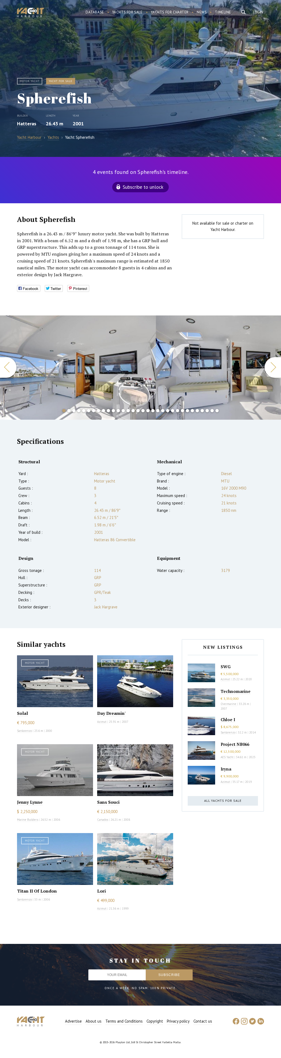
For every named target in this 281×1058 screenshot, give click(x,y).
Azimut (101, 722)
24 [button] (177, 410)
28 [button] (197, 410)
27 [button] (192, 410)
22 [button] (167, 410)
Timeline (223, 12)
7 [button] (93, 410)
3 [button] (73, 410)
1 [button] (64, 410)
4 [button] (78, 410)
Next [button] (273, 367)
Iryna (226, 769)
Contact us (202, 1021)
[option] (78, 367)
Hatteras (26, 123)
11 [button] (113, 410)
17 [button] (143, 410)
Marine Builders (27, 820)
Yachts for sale (127, 12)
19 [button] (152, 410)
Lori (101, 891)
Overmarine (229, 704)
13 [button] (123, 410)
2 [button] (69, 410)
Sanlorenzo (24, 731)
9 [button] (103, 410)
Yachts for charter (170, 12)
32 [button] (217, 410)
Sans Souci (108, 802)
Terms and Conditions (124, 1021)
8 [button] (98, 410)
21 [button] (162, 410)
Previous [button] (8, 367)
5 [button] (83, 410)
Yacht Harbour (30, 13)
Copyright (155, 1021)
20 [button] (157, 410)
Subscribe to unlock (143, 187)
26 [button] (187, 410)
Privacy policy (178, 1021)
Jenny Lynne (30, 802)
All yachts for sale (222, 801)
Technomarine (236, 691)
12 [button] (118, 410)
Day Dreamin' (111, 713)
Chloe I (228, 719)
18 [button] (148, 410)
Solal (22, 713)
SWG (226, 666)
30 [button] (207, 410)
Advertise (73, 1021)
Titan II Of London (37, 891)
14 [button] (128, 410)
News (202, 12)
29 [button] (202, 410)
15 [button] (133, 410)
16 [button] (138, 410)
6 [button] (88, 410)
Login (258, 12)
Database (95, 12)
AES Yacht (227, 757)
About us (94, 1021)
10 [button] (108, 410)
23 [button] (172, 410)
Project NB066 (235, 744)
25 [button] (182, 410)
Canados (102, 820)
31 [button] (212, 410)
